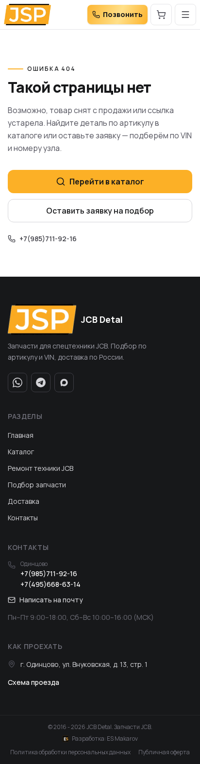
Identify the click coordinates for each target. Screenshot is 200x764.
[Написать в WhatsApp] (17, 382)
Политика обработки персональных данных (70, 752)
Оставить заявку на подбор (100, 210)
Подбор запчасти (37, 484)
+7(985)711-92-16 (48, 238)
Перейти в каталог (106, 181)
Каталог (21, 451)
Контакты (23, 517)
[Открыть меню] (185, 14)
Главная (20, 435)
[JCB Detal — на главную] (27, 14)
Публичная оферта (164, 752)
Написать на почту (51, 599)
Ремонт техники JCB (40, 468)
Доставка (23, 501)
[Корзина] (161, 14)
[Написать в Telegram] (40, 382)
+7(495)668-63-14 (50, 584)
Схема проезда (33, 682)
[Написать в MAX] (64, 382)
